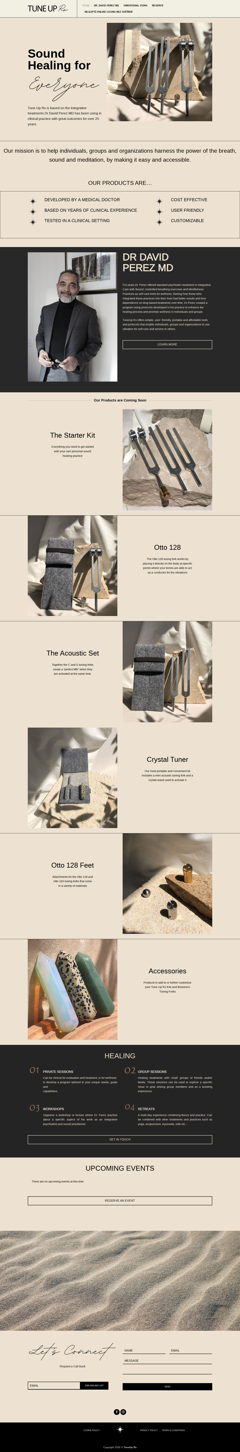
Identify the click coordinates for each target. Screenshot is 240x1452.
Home (85, 5)
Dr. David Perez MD (106, 5)
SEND (167, 1386)
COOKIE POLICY (91, 1430)
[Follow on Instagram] (123, 1412)
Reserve (157, 5)
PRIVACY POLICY (149, 1430)
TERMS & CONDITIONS (173, 1430)
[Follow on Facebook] (117, 1412)
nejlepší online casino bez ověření (109, 12)
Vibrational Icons (135, 5)
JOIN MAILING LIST (94, 1385)
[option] (120, 1183)
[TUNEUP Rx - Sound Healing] (48, 8)
